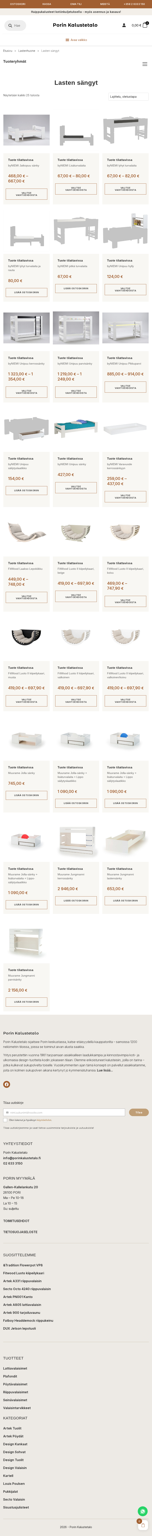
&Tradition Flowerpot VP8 (23, 1265)
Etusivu (7, 50)
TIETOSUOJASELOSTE (20, 1232)
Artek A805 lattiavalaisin (22, 1305)
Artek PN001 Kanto (18, 1297)
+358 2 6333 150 (134, 4)
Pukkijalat (10, 1491)
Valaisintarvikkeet (17, 1408)
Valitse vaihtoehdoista (26, 194)
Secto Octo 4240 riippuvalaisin (27, 1289)
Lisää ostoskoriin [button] (26, 292)
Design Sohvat (14, 1452)
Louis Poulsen (14, 1484)
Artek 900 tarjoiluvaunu (21, 1313)
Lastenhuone (26, 50)
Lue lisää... (105, 1070)
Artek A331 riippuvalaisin (22, 1281)
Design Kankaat (15, 1444)
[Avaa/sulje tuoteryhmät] (145, 64)
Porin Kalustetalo (75, 25)
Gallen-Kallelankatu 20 (20, 1187)
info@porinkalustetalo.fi (22, 1158)
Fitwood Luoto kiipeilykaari (23, 1273)
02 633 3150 (13, 1163)
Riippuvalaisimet (15, 1392)
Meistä (105, 4)
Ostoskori (17, 4)
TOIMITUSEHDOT (16, 1221)
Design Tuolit (13, 1460)
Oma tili (76, 4)
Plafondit (10, 1376)
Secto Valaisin (14, 1499)
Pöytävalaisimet (15, 1384)
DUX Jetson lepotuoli (19, 1328)
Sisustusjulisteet (16, 1507)
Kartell (8, 1476)
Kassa (47, 4)
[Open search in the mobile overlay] (15, 25)
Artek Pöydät (13, 1436)
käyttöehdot (44, 1120)
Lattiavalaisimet (15, 1368)
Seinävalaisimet (15, 1400)
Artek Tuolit (12, 1428)
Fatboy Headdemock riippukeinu (28, 1321)
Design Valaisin (15, 1468)
